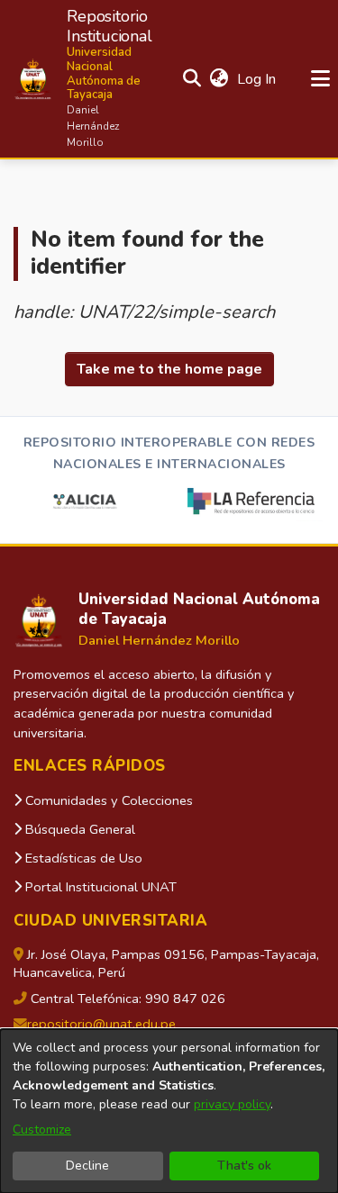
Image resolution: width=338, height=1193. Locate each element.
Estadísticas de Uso (82, 858)
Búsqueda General (78, 829)
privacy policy (232, 1104)
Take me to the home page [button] (169, 369)
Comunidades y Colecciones (107, 800)
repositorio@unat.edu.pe (101, 1024)
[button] (83, 78)
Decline (87, 1165)
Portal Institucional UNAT (99, 887)
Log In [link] (257, 79)
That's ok (244, 1165)
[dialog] (169, 1111)
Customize (42, 1129)
